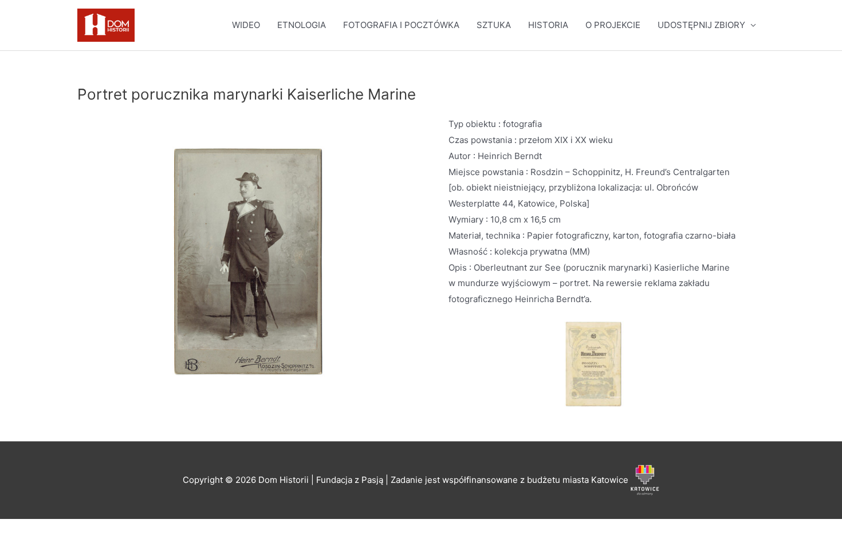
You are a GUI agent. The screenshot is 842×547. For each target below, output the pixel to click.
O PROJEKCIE (612, 24)
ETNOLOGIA (301, 24)
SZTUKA (494, 24)
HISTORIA (548, 24)
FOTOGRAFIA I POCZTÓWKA (401, 24)
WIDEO (246, 24)
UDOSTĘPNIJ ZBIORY (701, 24)
